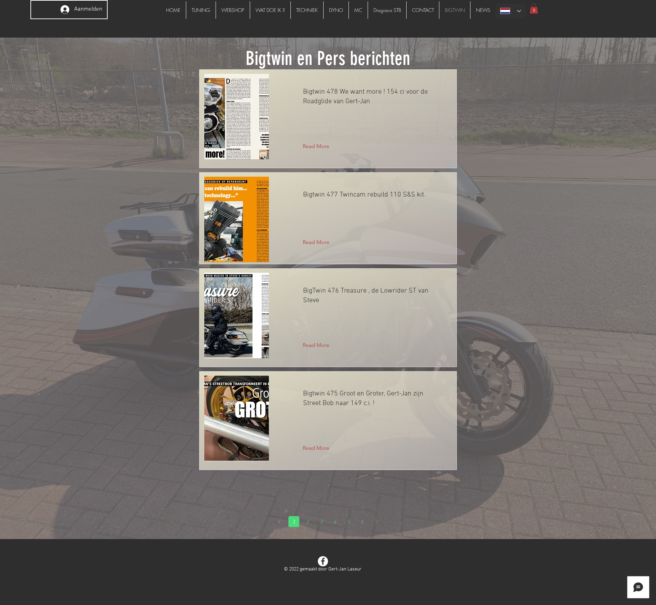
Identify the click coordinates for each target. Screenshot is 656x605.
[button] (534, 8)
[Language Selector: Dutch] (510, 10)
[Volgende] (376, 521)
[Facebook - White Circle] (323, 561)
